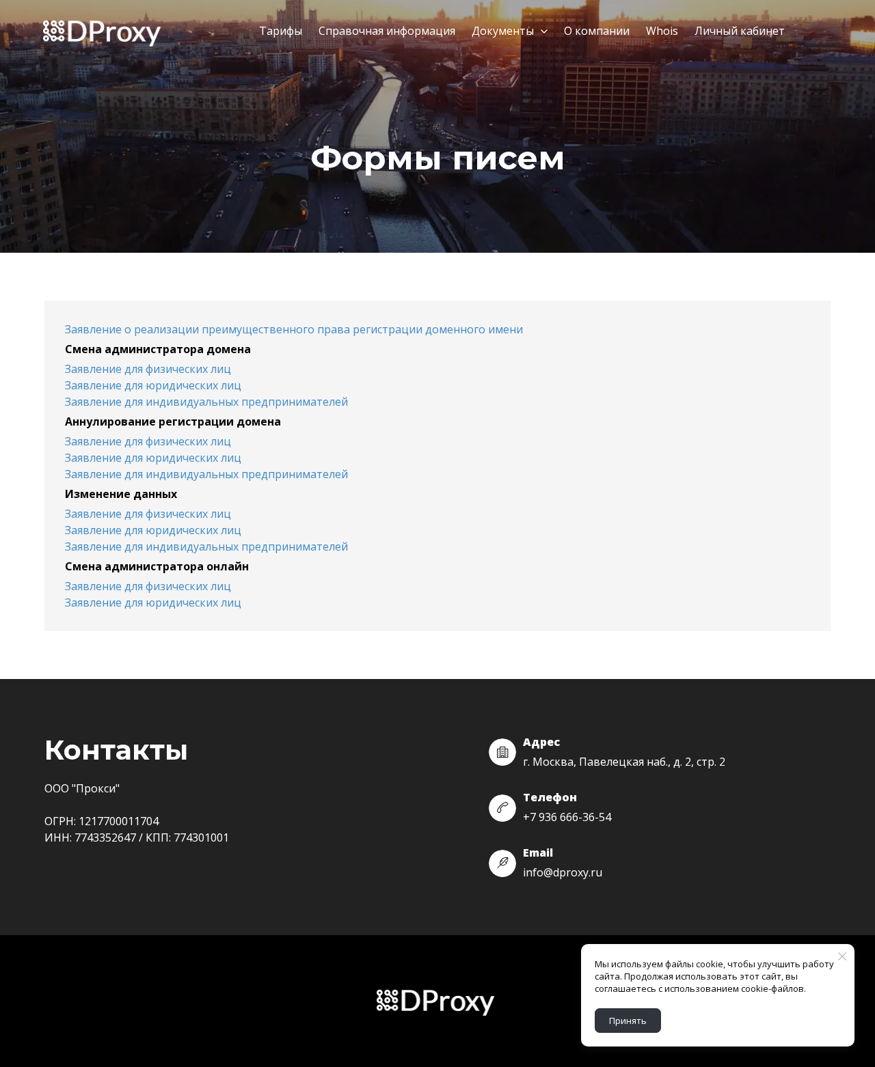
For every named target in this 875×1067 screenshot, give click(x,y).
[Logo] (103, 32)
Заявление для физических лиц (148, 368)
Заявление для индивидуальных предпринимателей (206, 401)
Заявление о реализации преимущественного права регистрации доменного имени (294, 329)
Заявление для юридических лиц (153, 385)
